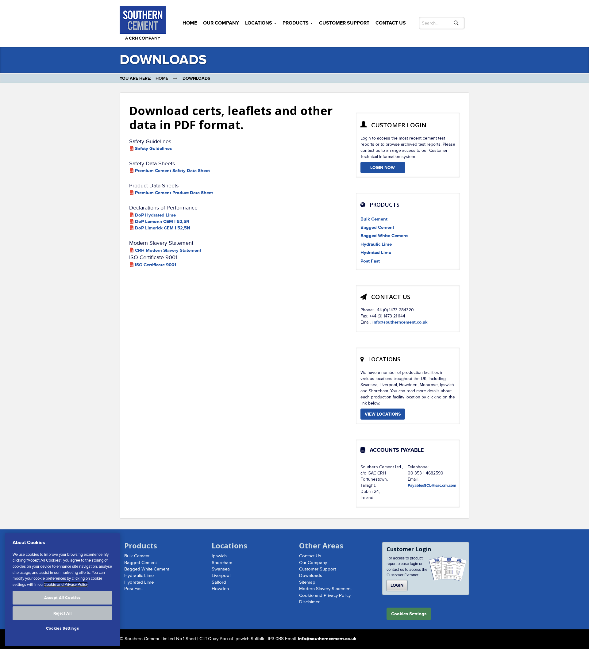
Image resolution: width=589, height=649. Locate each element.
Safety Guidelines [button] (150, 141)
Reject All (62, 613)
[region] (62, 589)
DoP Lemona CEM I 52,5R (162, 222)
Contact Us (390, 23)
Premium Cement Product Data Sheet (174, 193)
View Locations (383, 414)
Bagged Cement (377, 227)
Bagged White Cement (384, 236)
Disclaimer (309, 602)
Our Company (221, 23)
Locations (259, 23)
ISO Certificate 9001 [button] (153, 257)
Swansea (221, 569)
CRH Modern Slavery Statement (168, 250)
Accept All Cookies (62, 597)
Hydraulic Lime (376, 244)
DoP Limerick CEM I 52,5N (162, 228)
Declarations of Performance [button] (163, 207)
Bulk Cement (373, 219)
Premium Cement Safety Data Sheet (172, 171)
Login (397, 585)
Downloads (310, 575)
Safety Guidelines (153, 149)
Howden (220, 589)
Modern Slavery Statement (325, 589)
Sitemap (307, 582)
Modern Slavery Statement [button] (161, 243)
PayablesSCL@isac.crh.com (432, 485)
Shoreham (222, 563)
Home (190, 23)
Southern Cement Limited (143, 24)
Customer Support (344, 23)
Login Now (382, 167)
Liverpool (221, 575)
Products (296, 23)
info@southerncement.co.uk (399, 322)
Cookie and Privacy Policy (325, 595)
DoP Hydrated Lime (155, 215)
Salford (219, 582)
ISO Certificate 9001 (155, 265)
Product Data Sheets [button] (154, 185)
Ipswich (219, 556)
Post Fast (370, 261)
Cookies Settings (62, 628)
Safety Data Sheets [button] (152, 163)
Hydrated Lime (375, 252)
